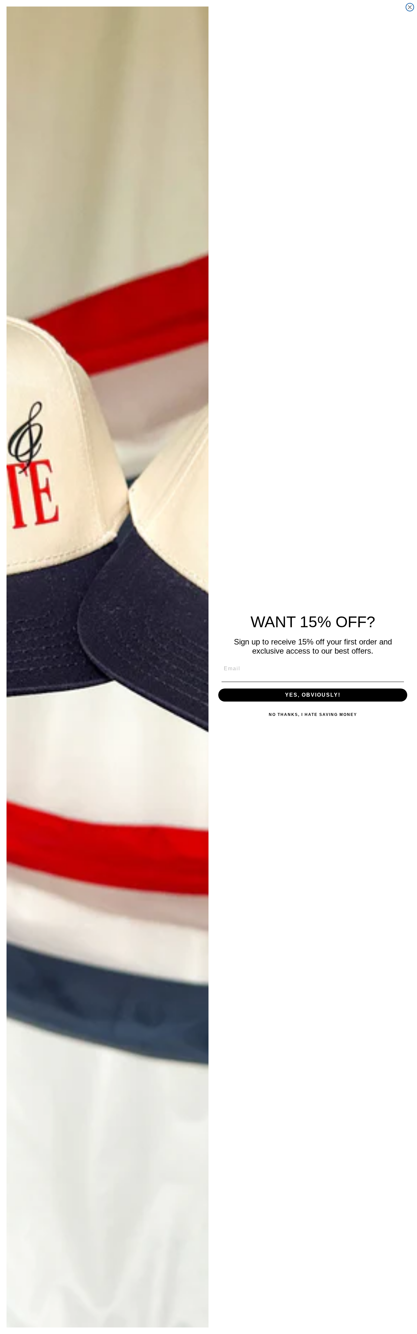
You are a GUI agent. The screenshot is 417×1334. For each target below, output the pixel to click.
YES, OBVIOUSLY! (312, 695)
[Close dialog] (410, 7)
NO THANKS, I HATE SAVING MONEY (313, 714)
